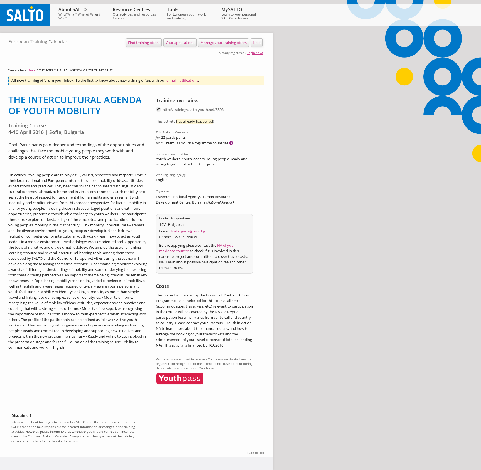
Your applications (180, 42)
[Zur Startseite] (25, 25)
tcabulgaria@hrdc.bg (188, 231)
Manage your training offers (223, 42)
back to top (255, 453)
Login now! (255, 53)
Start (31, 70)
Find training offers (143, 42)
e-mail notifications (182, 80)
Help (257, 42)
